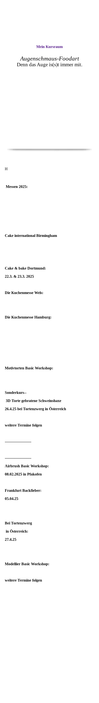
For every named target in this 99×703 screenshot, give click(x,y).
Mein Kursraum (49, 47)
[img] (49, 22)
